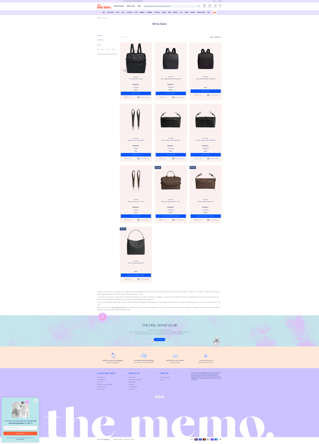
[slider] (98, 54)
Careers (131, 384)
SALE (208, 12)
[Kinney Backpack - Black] (136, 58)
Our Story (132, 377)
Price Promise (102, 387)
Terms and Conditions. (20, 439)
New (104, 12)
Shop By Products (119, 6)
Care (136, 12)
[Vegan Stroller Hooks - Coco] (136, 181)
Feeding (164, 12)
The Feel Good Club (135, 379)
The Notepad (133, 387)
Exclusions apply (175, 362)
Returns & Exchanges (104, 384)
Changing (149, 12)
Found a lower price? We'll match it (144, 362)
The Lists (132, 389)
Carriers (142, 12)
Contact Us (101, 377)
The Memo (106, 439)
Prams (186, 12)
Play (181, 12)
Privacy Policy (118, 439)
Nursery (175, 12)
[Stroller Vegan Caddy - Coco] (206, 181)
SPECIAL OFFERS (201, 12)
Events (162, 379)
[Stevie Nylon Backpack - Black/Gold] (206, 58)
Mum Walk (132, 382)
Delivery (100, 382)
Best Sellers (110, 12)
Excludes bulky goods (112, 362)
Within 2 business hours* (206, 362)
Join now (159, 339)
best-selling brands (118, 307)
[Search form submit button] (199, 6)
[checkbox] (106, 40)
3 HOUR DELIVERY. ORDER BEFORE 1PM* (108, 1)
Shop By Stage (131, 6)
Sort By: (214, 37)
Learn (139, 6)
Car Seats (129, 12)
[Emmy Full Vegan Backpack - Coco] (171, 181)
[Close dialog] (35, 400)
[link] (20, 409)
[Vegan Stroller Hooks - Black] (136, 120)
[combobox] (172, 6)
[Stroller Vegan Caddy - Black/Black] (206, 120)
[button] (143, 97)
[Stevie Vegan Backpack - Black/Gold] (171, 58)
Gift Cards (101, 389)
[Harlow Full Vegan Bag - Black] (136, 243)
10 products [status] (123, 37)
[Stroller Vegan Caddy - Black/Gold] (171, 120)
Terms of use (128, 439)
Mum (169, 12)
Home (99, 18)
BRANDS (193, 12)
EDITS (117, 12)
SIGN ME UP (20, 433)
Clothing (157, 12)
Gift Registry (101, 379)
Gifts (123, 12)
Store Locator (165, 377)
